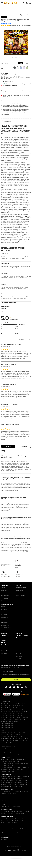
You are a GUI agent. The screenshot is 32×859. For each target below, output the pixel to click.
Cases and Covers (19, 813)
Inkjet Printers (4, 832)
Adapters (3, 813)
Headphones (25, 791)
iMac (13, 830)
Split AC (13, 759)
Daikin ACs (17, 703)
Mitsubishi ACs (20, 705)
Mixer (20, 786)
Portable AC (4, 761)
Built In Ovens (11, 776)
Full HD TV (3, 750)
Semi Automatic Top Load (22, 763)
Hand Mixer (18, 780)
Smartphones (4, 811)
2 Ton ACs (11, 715)
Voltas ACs (10, 703)
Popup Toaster (22, 784)
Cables (25, 811)
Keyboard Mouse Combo (19, 818)
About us (4, 633)
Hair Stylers (16, 799)
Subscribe (16, 679)
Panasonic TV (10, 734)
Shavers (10, 799)
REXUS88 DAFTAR (5, 625)
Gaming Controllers (16, 752)
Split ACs (3, 711)
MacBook (9, 828)
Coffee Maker (4, 778)
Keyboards (8, 818)
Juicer (2, 782)
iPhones (12, 811)
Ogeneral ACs (20, 709)
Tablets (3, 806)
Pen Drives (3, 822)
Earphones (3, 793)
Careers (3, 635)
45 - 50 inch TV (4, 740)
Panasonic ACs (20, 707)
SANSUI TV (3, 733)
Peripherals (25, 820)
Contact (3, 640)
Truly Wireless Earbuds (6, 791)
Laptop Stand (17, 820)
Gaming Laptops (17, 828)
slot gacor (22, 137)
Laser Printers (13, 832)
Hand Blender (10, 780)
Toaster (14, 784)
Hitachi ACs (11, 707)
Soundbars (25, 752)
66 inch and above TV (6, 742)
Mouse (2, 818)
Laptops (3, 593)
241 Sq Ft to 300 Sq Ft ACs (7, 727)
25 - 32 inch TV (13, 738)
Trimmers (3, 799)
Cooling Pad (8, 820)
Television (3, 587)
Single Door (12, 769)
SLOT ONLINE (4, 614)
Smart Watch (4, 839)
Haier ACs (12, 709)
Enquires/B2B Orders (20, 595)
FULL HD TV (14, 736)
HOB (24, 780)
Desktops (26, 828)
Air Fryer (3, 780)
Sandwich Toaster (5, 786)
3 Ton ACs (11, 717)
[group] (20, 63)
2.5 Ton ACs (4, 717)
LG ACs (24, 703)
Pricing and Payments (6, 650)
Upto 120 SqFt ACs (13, 721)
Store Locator (4, 653)
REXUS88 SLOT (4, 617)
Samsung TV (17, 733)
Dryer (18, 767)
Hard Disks (15, 822)
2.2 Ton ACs (19, 715)
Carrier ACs (3, 707)
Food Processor (19, 778)
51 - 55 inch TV (14, 740)
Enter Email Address (8, 671)
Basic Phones (19, 811)
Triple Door (3, 771)
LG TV (23, 733)
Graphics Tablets (15, 806)
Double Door (20, 769)
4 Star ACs (3, 719)
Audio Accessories (23, 750)
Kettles (25, 782)
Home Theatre (4, 754)
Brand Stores (18, 650)
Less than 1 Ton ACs (21, 711)
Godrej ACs (12, 705)
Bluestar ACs (4, 705)
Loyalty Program (19, 590)
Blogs (3, 642)
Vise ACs (3, 703)
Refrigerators (4, 769)
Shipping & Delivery (22, 635)
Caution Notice (19, 656)
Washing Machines (5, 595)
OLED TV (18, 734)
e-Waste (3, 638)
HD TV (20, 736)
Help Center (19, 633)
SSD (9, 822)
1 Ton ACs (3, 713)
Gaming (3, 600)
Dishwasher (24, 767)
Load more (8, 446)
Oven (9, 784)
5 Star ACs (10, 719)
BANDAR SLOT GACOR (6, 612)
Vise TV (10, 733)
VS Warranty (18, 593)
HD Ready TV (10, 748)
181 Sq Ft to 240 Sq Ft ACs (7, 725)
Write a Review (24, 446)
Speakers (12, 754)
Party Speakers (4, 598)
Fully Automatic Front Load (7, 765)
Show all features (5, 114)
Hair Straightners (5, 801)
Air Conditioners (5, 759)
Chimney (19, 776)
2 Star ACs (18, 717)
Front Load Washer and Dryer (8, 767)
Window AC (19, 759)
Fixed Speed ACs (19, 719)
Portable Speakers (12, 793)
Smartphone (3, 590)
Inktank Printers (22, 832)
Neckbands (17, 791)
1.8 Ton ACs (4, 715)
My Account (19, 638)
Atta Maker (3, 776)
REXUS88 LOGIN (4, 622)
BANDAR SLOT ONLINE (6, 23)
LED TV (2, 748)
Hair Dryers (14, 801)
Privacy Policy (19, 658)
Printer (18, 830)
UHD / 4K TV (23, 748)
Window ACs (11, 711)
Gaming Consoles (5, 752)
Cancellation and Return (21, 587)
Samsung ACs (4, 709)
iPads (8, 806)
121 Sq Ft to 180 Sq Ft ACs (7, 723)
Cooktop (11, 778)
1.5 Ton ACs (19, 713)
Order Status (5, 645)
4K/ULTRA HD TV (5, 736)
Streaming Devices (12, 750)
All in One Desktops (5, 830)
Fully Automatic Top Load (7, 763)
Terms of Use (18, 653)
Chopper (25, 776)
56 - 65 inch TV (23, 740)
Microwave (3, 784)
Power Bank (10, 813)
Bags (2, 820)
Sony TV (3, 734)
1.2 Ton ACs (11, 713)
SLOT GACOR (4, 609)
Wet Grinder (14, 786)
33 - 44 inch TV (22, 738)
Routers (13, 834)
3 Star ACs (25, 717)
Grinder (20, 782)
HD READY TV (4, 738)
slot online (27, 216)
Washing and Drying (14, 761)
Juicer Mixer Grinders (11, 782)
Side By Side (11, 771)
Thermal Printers (5, 834)
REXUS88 (3, 137)
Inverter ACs (4, 721)
